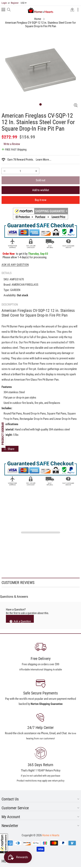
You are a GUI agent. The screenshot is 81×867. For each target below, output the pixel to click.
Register (13, 3)
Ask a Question (22, 621)
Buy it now (40, 200)
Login (4, 3)
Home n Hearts (50, 835)
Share (11, 449)
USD (23, 3)
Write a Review (12, 144)
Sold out (40, 180)
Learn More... (43, 159)
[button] (4, 843)
